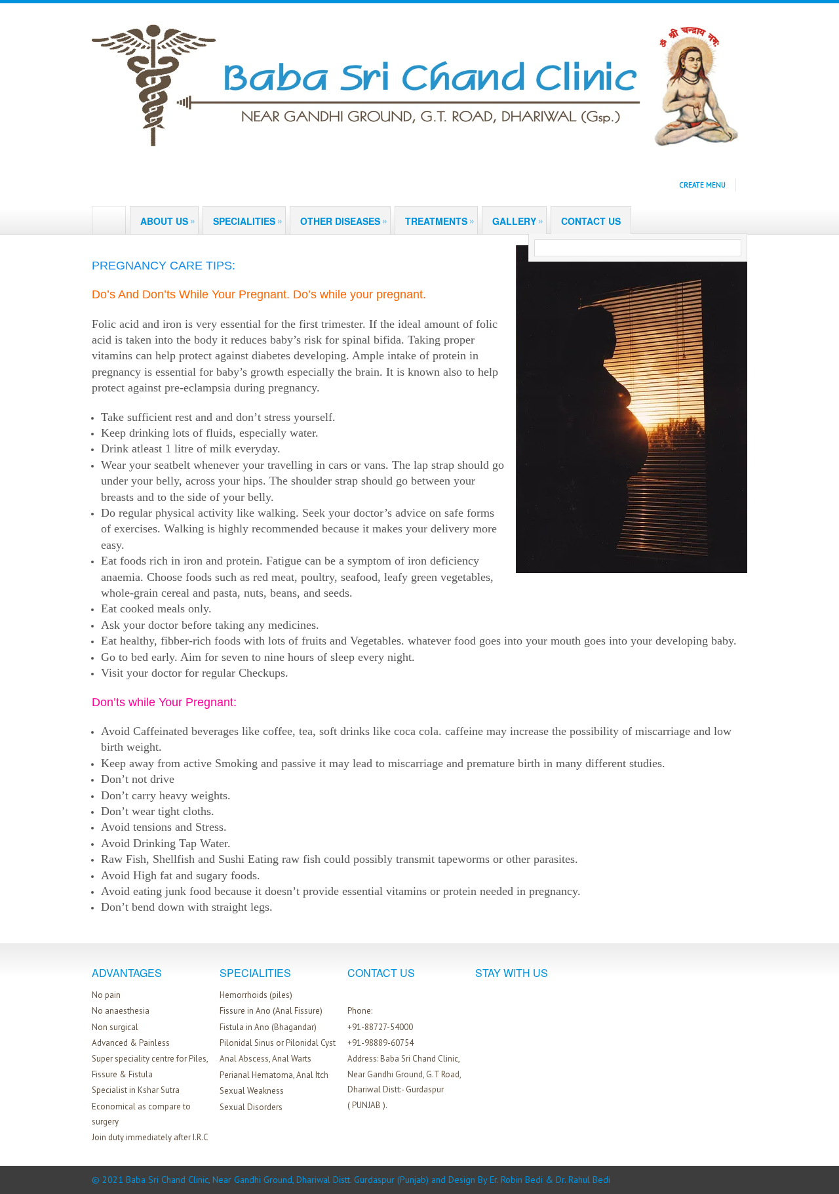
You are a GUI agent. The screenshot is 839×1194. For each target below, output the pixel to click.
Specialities (248, 221)
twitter (368, 994)
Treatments (440, 221)
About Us (167, 221)
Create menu (702, 184)
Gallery (517, 221)
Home (102, 221)
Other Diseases (343, 221)
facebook (351, 994)
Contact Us (591, 221)
